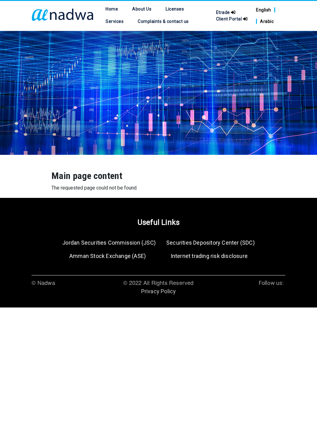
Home (112, 9)
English (263, 9)
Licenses (175, 9)
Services (115, 21)
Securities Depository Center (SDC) (210, 242)
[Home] (62, 16)
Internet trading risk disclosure (209, 256)
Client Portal (229, 18)
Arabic (267, 21)
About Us (141, 9)
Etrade (223, 12)
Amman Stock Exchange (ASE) (107, 256)
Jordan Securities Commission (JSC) (109, 242)
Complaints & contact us (163, 21)
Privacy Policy (158, 291)
